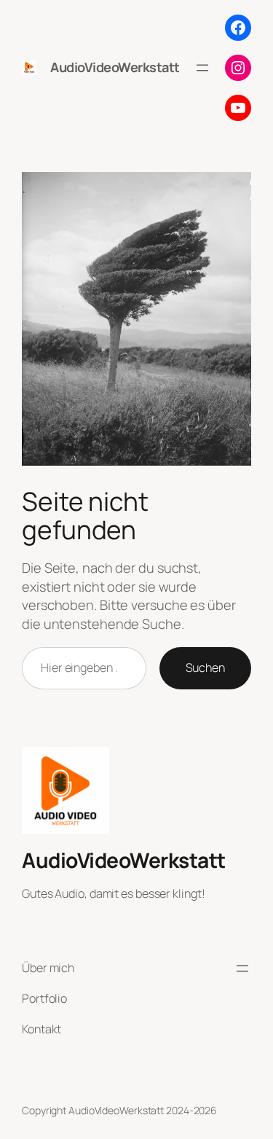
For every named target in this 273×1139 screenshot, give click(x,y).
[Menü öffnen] (202, 68)
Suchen (205, 667)
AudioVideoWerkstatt (115, 67)
